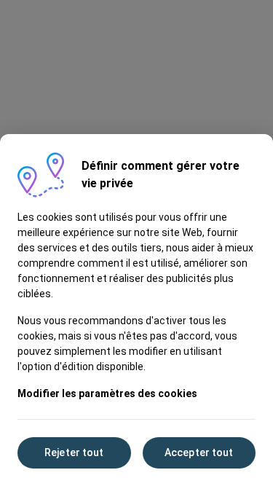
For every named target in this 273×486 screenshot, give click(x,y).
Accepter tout (199, 452)
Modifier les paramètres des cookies (107, 393)
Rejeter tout (73, 452)
